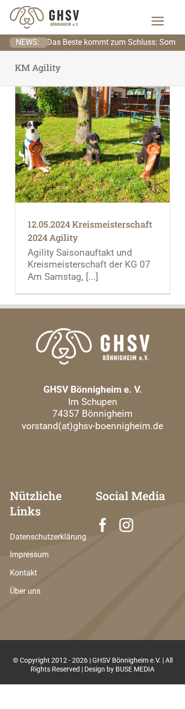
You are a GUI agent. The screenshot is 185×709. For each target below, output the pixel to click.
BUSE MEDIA (134, 669)
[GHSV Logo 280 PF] (92, 333)
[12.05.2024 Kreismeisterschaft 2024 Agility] (92, 145)
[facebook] (103, 525)
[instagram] (126, 525)
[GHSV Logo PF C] (44, 11)
